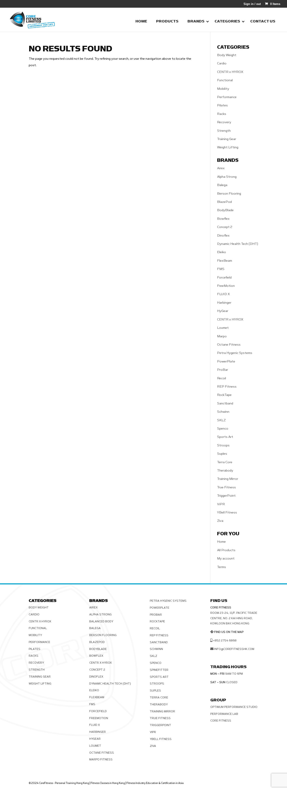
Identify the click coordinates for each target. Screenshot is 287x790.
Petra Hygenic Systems (234, 353)
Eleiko (221, 252)
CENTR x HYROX (230, 72)
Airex (221, 168)
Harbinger (224, 303)
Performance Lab (224, 713)
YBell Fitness (227, 512)
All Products (226, 550)
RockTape (224, 395)
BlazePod (224, 202)
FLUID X (223, 294)
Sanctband (225, 403)
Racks (221, 114)
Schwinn (223, 412)
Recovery (224, 122)
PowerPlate (226, 361)
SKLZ (221, 420)
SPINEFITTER (159, 670)
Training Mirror (227, 479)
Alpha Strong (227, 177)
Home (221, 542)
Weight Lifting (227, 147)
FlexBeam (224, 261)
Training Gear (226, 139)
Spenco (222, 428)
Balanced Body (101, 621)
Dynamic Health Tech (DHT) (237, 244)
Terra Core (224, 462)
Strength (224, 131)
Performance (227, 97)
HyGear (222, 311)
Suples (222, 454)
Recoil (221, 378)
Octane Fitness (229, 345)
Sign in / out (252, 4)
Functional (225, 80)
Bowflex (223, 219)
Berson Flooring (229, 193)
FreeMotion (226, 286)
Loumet (223, 328)
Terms (221, 567)
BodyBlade (225, 210)
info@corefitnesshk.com (234, 649)
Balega (222, 185)
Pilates (222, 105)
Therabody (225, 470)
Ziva (220, 521)
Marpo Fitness (101, 759)
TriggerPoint (226, 496)
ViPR (221, 504)
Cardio (221, 63)
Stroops (223, 445)
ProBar (222, 370)
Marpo (222, 336)
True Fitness (226, 487)
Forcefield (224, 277)
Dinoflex (223, 235)
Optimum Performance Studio (233, 707)
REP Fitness (227, 386)
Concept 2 (224, 227)
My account (226, 558)
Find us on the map (229, 632)
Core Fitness (220, 720)
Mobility (223, 89)
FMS (220, 269)
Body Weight (226, 55)
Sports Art (225, 437)
